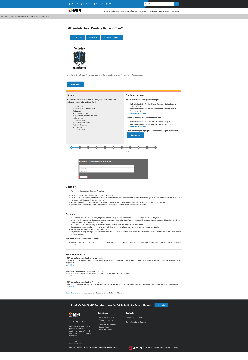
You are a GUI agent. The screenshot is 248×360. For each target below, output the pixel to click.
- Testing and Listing (105, 320)
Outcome (78, 37)
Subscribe (161, 305)
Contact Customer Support (136, 322)
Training (134, 11)
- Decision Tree (103, 327)
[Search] (176, 4)
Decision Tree (169, 11)
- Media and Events (105, 329)
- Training (101, 322)
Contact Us (135, 135)
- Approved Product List (106, 318)
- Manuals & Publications (107, 325)
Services (167, 348)
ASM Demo (75, 84)
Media (177, 11)
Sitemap (175, 348)
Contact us (70, 293)
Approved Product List (111, 11)
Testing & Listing (125, 11)
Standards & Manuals (156, 11)
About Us (149, 348)
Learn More (70, 265)
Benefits (93, 37)
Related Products (112, 37)
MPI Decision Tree (11, 16)
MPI (2, 16)
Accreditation (143, 11)
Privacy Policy (158, 348)
